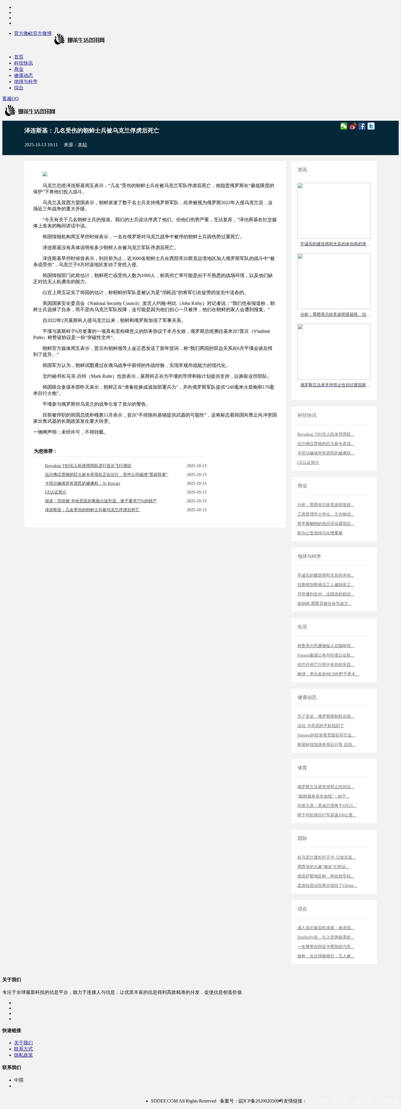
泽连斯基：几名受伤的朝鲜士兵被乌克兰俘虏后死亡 (92, 510)
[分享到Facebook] (362, 126)
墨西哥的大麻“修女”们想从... (323, 867)
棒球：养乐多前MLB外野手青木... (328, 674)
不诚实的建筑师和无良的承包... (325, 575)
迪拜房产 (319, 1100)
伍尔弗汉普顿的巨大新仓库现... (325, 444)
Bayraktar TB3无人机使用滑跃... (325, 434)
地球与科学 (26, 81)
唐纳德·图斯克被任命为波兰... (324, 603)
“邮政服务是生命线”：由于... (323, 796)
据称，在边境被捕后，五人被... (325, 956)
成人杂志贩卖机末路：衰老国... (325, 928)
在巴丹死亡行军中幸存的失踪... (325, 664)
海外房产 (341, 1100)
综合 (18, 87)
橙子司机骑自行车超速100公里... (326, 815)
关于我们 (23, 1042)
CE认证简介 (56, 492)
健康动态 (23, 75)
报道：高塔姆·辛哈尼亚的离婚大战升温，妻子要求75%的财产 (101, 501)
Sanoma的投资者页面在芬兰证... (326, 735)
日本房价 (362, 1100)
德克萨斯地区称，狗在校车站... (325, 876)
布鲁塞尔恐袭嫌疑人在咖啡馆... (325, 646)
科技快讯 (23, 63)
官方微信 (23, 33)
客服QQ (10, 98)
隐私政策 (23, 1055)
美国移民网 (387, 1100)
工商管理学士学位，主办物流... (325, 514)
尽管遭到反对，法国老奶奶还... (325, 594)
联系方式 (23, 1048)
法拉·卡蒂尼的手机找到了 (320, 726)
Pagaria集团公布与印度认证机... (325, 655)
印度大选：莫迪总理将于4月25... (326, 805)
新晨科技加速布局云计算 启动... (326, 744)
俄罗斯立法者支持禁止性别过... (325, 787)
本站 (82, 144)
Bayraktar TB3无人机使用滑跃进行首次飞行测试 (88, 466)
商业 (18, 69)
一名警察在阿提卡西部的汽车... (325, 946)
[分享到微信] (344, 126)
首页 (18, 56)
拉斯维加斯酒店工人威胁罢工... (325, 585)
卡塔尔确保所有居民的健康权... (325, 453)
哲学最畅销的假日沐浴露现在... (325, 523)
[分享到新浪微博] (353, 126)
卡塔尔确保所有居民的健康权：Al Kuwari (82, 483)
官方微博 (42, 33)
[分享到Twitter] (371, 126)
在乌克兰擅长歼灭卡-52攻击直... (326, 857)
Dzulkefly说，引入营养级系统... (325, 937)
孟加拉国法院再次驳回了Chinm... (327, 885)
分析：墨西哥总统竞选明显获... (325, 505)
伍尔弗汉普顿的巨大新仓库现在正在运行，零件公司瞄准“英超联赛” (106, 474)
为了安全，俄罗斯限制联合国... (325, 716)
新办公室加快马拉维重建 (320, 533)
